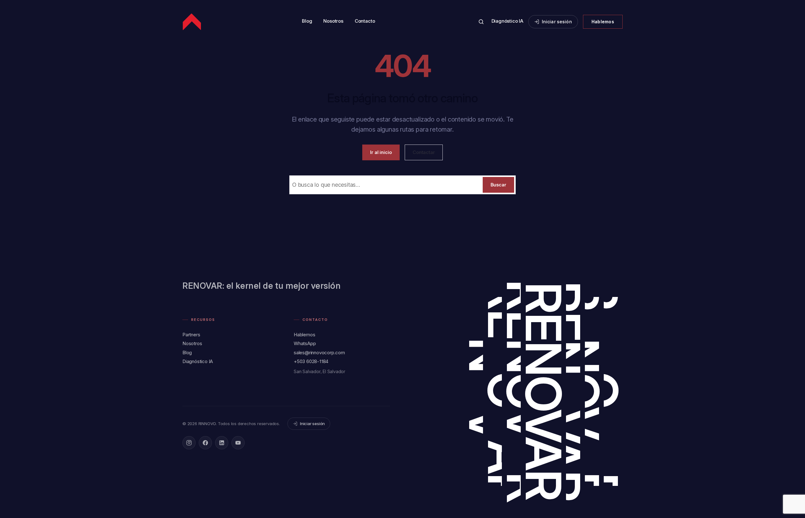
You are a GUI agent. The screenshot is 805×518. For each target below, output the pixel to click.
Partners (191, 335)
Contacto (365, 21)
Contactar (424, 152)
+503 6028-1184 (311, 361)
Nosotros (333, 21)
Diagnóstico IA (507, 21)
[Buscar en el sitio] (481, 21)
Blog (307, 21)
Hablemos (602, 21)
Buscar (498, 185)
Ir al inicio (381, 152)
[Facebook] (205, 442)
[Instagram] (189, 442)
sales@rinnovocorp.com (319, 353)
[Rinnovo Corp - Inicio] (192, 21)
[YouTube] (238, 442)
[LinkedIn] (221, 442)
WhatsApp (305, 343)
